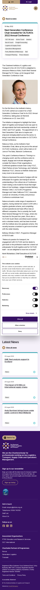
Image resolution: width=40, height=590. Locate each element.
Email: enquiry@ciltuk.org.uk (12, 507)
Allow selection (20, 325)
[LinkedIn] (11, 525)
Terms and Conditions (8, 575)
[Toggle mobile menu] (36, 8)
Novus (4, 551)
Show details (30, 313)
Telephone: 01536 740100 (11, 510)
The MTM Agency (13, 586)
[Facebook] (3, 525)
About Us (5, 516)
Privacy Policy (21, 575)
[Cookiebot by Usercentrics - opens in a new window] (25, 257)
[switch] (35, 294)
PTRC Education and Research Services (16, 539)
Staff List (5, 513)
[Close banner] (37, 257)
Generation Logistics (9, 554)
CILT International (8, 542)
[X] (7, 525)
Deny (20, 331)
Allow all (20, 319)
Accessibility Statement (9, 579)
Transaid (5, 557)
